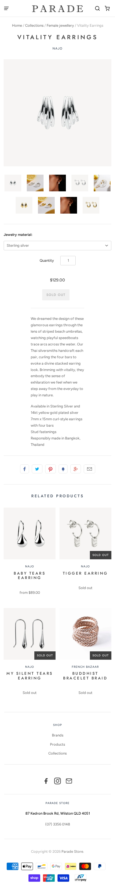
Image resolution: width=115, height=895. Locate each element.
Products (57, 744)
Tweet (37, 468)
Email (89, 468)
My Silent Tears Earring (29, 676)
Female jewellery (60, 25)
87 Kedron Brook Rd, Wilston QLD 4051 (57, 813)
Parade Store (72, 851)
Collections (34, 25)
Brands (57, 735)
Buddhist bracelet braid (85, 676)
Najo (57, 48)
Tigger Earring (85, 573)
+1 (75, 468)
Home (17, 25)
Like (24, 468)
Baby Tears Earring (29, 575)
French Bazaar (85, 667)
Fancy (63, 468)
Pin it (50, 468)
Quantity (47, 260)
